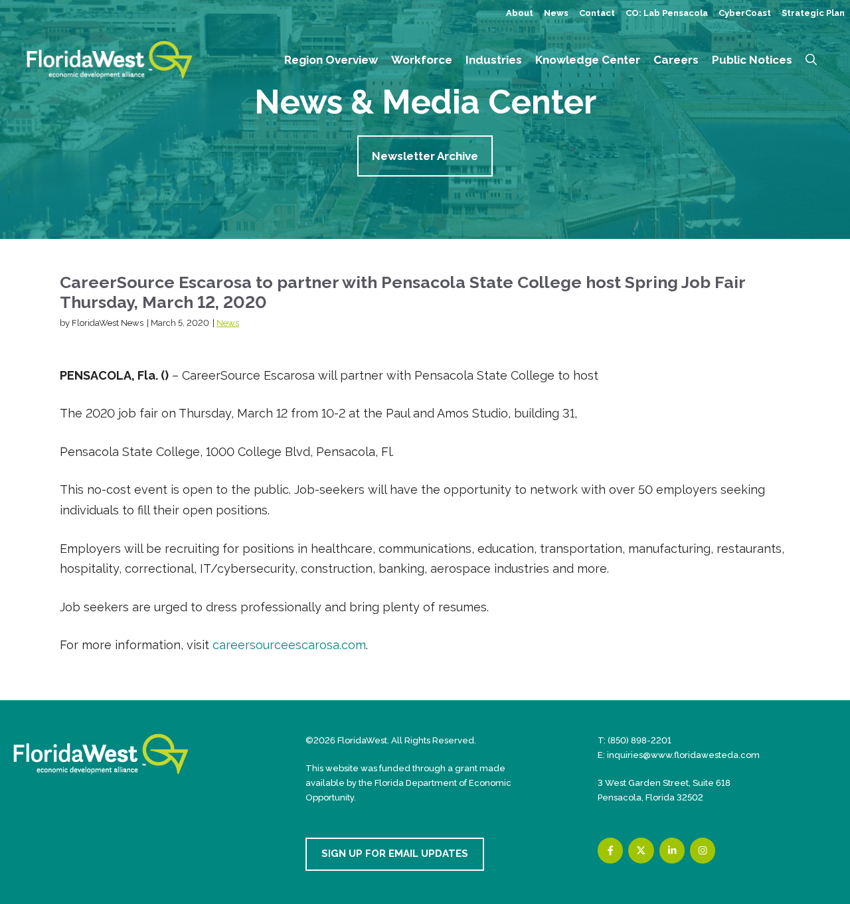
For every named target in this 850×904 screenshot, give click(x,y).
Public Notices (752, 59)
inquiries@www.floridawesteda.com (683, 755)
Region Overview (331, 59)
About (519, 13)
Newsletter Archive (425, 156)
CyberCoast (745, 13)
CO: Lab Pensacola (667, 13)
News (556, 13)
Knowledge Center (587, 59)
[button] (811, 60)
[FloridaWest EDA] (110, 59)
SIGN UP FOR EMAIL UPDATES (394, 854)
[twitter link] (640, 850)
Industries (494, 59)
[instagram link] (702, 850)
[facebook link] (610, 850)
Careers (676, 59)
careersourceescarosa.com (289, 645)
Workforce (421, 59)
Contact (597, 13)
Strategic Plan (813, 13)
